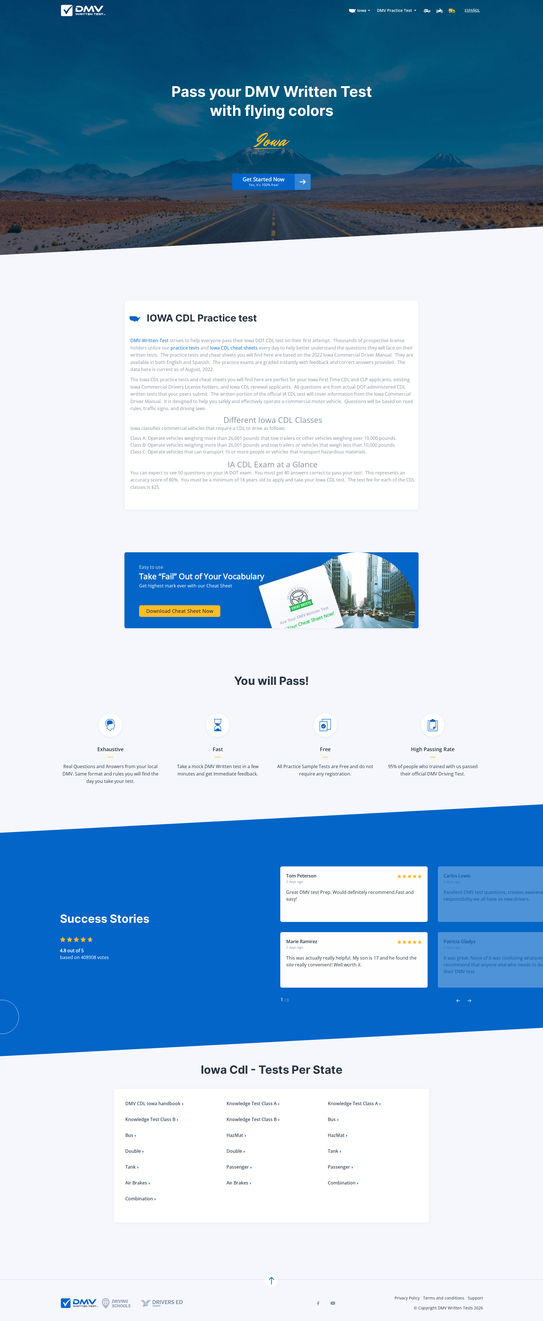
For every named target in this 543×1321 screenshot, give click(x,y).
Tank (333, 1151)
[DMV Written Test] (83, 10)
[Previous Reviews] (458, 1000)
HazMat (235, 1135)
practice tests (185, 348)
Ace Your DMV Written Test (304, 615)
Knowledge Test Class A (252, 1103)
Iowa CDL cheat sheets (234, 348)
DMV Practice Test (394, 10)
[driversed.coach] (167, 1303)
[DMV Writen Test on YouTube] (333, 1303)
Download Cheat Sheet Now (179, 611)
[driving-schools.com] (121, 1303)
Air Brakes (136, 1183)
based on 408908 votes (84, 957)
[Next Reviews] (469, 1000)
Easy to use (151, 567)
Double (133, 1151)
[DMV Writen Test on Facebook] (318, 1303)
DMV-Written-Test (149, 340)
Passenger (238, 1167)
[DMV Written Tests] (271, 1281)
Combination (341, 1183)
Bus (332, 1119)
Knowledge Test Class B (150, 1119)
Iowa (361, 10)
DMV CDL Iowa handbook (152, 1103)
